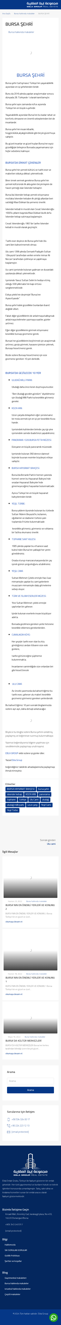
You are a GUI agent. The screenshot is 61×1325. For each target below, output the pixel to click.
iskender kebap (14, 794)
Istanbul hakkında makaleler (18, 1289)
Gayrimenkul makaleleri (15, 1278)
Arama (30, 1090)
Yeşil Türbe (12, 810)
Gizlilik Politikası (12, 1256)
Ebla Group (17, 760)
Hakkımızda (10, 1245)
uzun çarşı (33, 805)
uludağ (45, 799)
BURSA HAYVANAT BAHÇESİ (21, 789)
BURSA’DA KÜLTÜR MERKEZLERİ (23, 1040)
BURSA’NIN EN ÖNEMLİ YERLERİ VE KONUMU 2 (30, 907)
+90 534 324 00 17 (21, 1119)
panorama (44, 794)
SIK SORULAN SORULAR (16, 1250)
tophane (11, 799)
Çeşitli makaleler (12, 1294)
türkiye (22, 799)
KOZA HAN (31, 794)
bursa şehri (43, 789)
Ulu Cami (34, 799)
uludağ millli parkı (15, 805)
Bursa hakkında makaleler (24, 13)
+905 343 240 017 (14, 1224)
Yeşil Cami (46, 805)
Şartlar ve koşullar (13, 1261)
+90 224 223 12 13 (20, 1125)
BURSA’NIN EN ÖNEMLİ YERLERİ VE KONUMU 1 (30, 979)
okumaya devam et (14, 921)
